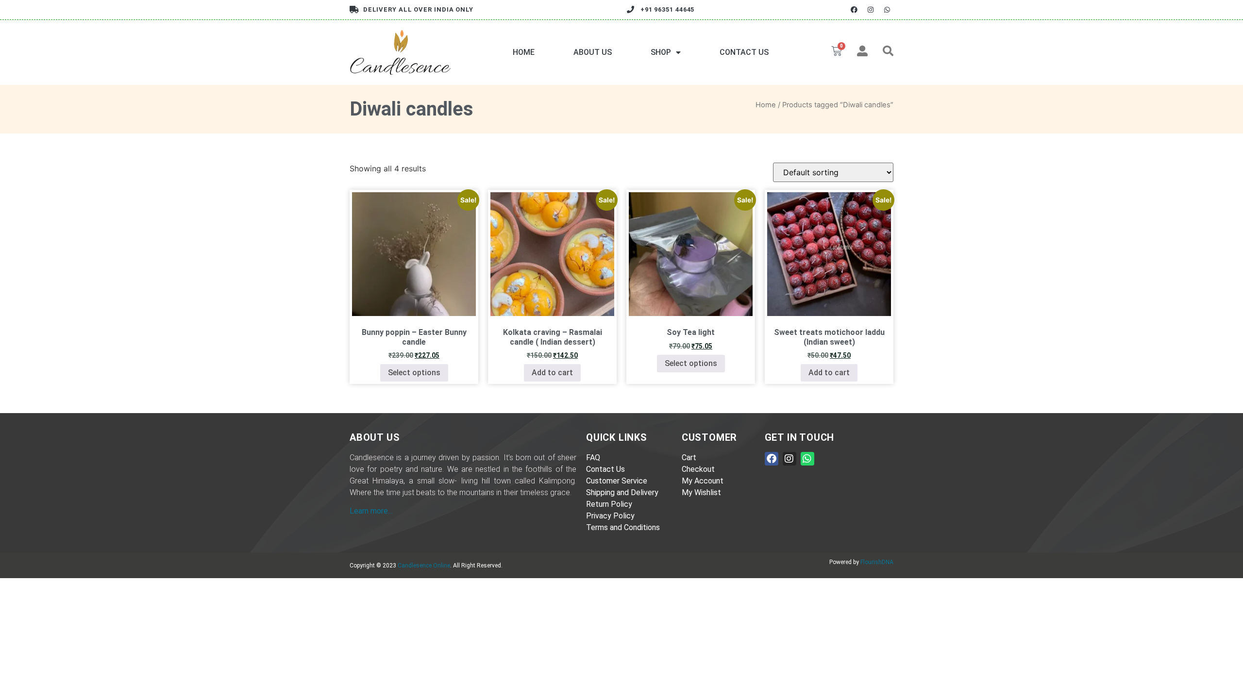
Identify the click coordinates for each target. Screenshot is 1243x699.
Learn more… (371, 511)
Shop (661, 52)
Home (524, 52)
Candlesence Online (424, 565)
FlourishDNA (876, 562)
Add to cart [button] (552, 372)
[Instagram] (871, 9)
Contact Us (744, 52)
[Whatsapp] (887, 9)
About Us (592, 52)
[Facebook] (854, 9)
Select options (414, 372)
